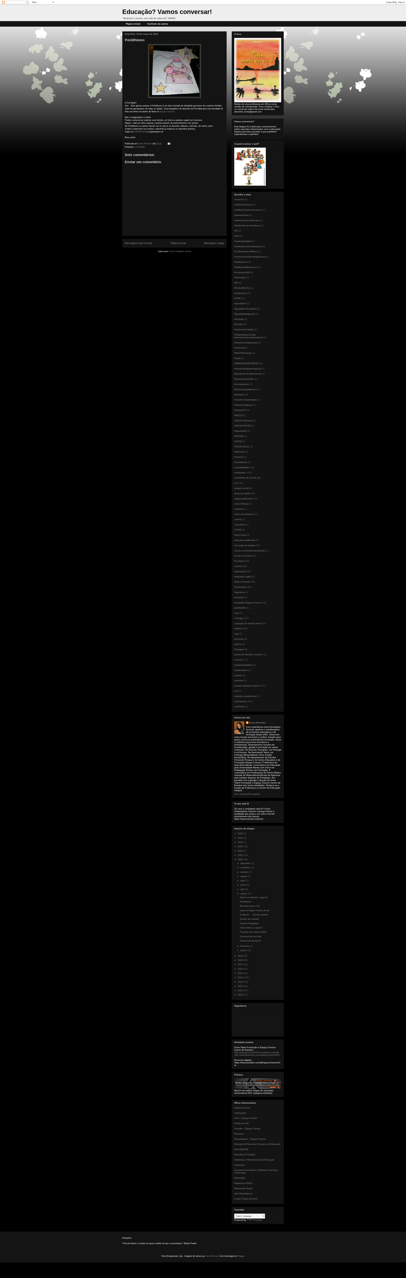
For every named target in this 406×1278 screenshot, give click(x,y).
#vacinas (238, 457)
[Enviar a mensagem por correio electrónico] (169, 143)
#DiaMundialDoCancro (245, 267)
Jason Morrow (212, 1256)
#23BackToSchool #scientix (248, 210)
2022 (240, 851)
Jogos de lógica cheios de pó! (255, 910)
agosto (244, 876)
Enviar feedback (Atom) (180, 251)
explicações (240, 571)
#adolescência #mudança (247, 225)
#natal (237, 358)
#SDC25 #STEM (242, 425)
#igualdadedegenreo (244, 314)
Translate (257, 1220)
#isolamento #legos (244, 329)
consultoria (239, 524)
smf (236, 691)
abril (242, 889)
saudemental (240, 670)
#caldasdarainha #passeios (248, 246)
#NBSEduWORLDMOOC (246, 363)
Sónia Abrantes (257, 722)
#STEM (238, 441)
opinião (238, 628)
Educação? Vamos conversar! (167, 11)
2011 (240, 990)
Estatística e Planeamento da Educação (254, 1159)
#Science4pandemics (245, 389)
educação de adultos (244, 545)
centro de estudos (243, 514)
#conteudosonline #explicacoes (250, 256)
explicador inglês (242, 576)
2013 (240, 982)
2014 (240, 977)
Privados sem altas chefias (253, 932)
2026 (240, 833)
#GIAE (237, 298)
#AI (236, 230)
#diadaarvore (241, 262)
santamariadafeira (243, 665)
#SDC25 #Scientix (243, 420)
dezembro (245, 863)
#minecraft (239, 347)
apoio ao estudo (242, 493)
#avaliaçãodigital (242, 241)
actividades (140, 147)
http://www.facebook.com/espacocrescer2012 (257, 1055)
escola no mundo (243, 555)
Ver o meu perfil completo (247, 794)
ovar (236, 633)
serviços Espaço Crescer (246, 685)
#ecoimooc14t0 (242, 272)
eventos (238, 566)
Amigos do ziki (241, 1123)
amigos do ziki (241, 488)
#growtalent (240, 303)
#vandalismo (240, 462)
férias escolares (242, 581)
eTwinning (239, 1165)
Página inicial (133, 24)
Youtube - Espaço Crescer (247, 1128)
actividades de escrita (245, 477)
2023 (240, 846)
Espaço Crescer (242, 1107)
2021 (240, 855)
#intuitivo (238, 324)
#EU (236, 282)
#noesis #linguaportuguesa (247, 368)
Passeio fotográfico (249, 923)
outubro (244, 872)
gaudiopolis (240, 607)
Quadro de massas (249, 919)
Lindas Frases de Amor (246, 1198)
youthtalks (239, 706)
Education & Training (244, 1154)
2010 (240, 994)
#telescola (239, 451)
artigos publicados (243, 498)
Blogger (240, 1256)
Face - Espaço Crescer (245, 1118)
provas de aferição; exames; (248, 654)
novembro (245, 867)
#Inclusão (239, 319)
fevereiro (245, 946)
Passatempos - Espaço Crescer (250, 1139)
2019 (240, 956)
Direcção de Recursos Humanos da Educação (257, 1144)
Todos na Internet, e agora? (254, 897)
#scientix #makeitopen (245, 399)
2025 (240, 838)
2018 (240, 960)
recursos (238, 659)
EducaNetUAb (241, 1149)
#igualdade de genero (245, 308)
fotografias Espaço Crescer (248, 602)
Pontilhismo (245, 901)
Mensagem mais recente (138, 243)
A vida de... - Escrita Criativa (254, 914)
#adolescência (241, 215)
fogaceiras (239, 592)
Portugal (238, 649)
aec (236, 483)
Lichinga (238, 618)
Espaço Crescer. (167, 111)
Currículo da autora (157, 24)
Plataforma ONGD (243, 1183)
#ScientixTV (240, 410)
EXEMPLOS (140, 131)
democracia (240, 535)
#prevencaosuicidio (244, 379)
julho (243, 880)
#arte (236, 236)
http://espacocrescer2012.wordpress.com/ (255, 1052)
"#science (239, 199)
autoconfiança (241, 503)
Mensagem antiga (214, 243)
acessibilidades (241, 467)
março (243, 893)
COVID (237, 529)
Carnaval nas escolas (250, 936)
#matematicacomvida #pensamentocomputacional (248, 336)
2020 (240, 859)
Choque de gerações (250, 940)
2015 (240, 973)
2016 (240, 969)
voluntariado (240, 701)
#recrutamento (241, 384)
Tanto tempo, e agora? (251, 927)
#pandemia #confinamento (247, 373)
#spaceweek (240, 431)
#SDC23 (238, 415)
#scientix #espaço (243, 405)
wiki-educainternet (243, 1193)
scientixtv (238, 680)
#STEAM (238, 436)
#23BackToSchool (243, 204)
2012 (240, 986)
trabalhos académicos (245, 696)
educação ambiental (244, 540)
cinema (238, 519)
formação (239, 597)
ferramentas (240, 587)
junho (243, 885)
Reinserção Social (243, 1188)
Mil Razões (239, 1178)
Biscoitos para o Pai (250, 906)
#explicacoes (240, 293)
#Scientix (238, 394)
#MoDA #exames (242, 353)
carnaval (238, 509)
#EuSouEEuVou (242, 288)
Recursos (239, 1133)
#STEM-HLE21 (241, 446)
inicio (236, 613)
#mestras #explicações (245, 342)
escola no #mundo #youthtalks (249, 550)
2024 (240, 842)
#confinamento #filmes (245, 251)
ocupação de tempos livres (247, 623)
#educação (239, 277)
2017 (240, 964)
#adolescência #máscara (246, 220)
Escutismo (239, 561)
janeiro (244, 950)
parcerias (239, 639)
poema (237, 644)
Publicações (240, 1113)
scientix (238, 675)
